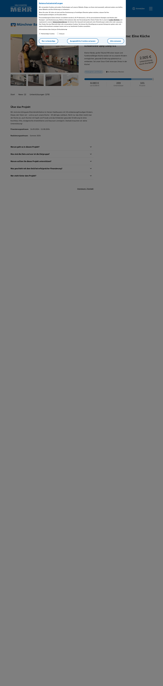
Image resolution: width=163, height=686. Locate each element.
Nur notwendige (48, 41)
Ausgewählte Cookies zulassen (83, 41)
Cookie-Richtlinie (114, 20)
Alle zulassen (115, 41)
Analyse (61, 34)
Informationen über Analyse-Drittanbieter (52, 29)
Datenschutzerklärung (60, 22)
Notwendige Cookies (48, 34)
